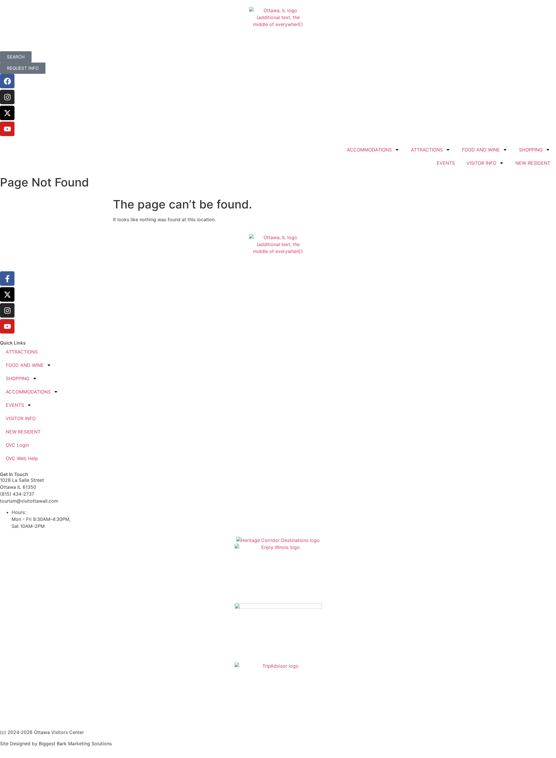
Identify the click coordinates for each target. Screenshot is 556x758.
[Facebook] (7, 81)
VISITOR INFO (481, 163)
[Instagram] (7, 97)
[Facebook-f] (7, 278)
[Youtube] (7, 129)
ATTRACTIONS (427, 150)
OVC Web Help (22, 458)
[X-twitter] (7, 113)
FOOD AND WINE (481, 150)
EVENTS (446, 163)
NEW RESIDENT (532, 163)
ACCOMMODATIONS (369, 150)
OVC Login (17, 445)
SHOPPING (531, 150)
